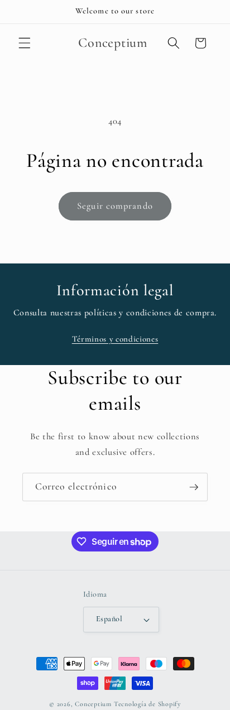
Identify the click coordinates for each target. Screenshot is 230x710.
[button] (24, 43)
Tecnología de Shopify (147, 704)
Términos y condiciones (115, 339)
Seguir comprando (115, 206)
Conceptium (93, 704)
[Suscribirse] (193, 487)
